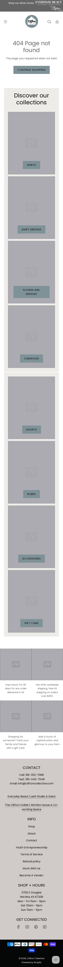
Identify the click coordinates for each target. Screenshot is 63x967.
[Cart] (57, 22)
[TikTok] (45, 927)
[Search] (49, 22)
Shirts (31, 165)
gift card (31, 623)
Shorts (31, 429)
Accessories (31, 558)
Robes (31, 494)
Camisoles (31, 358)
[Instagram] (27, 927)
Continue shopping (31, 70)
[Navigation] (5, 22)
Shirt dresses (31, 229)
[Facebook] (18, 927)
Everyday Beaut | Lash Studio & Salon (32, 796)
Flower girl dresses (31, 292)
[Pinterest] (36, 927)
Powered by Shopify (31, 962)
